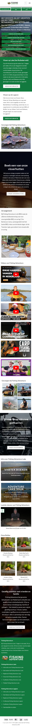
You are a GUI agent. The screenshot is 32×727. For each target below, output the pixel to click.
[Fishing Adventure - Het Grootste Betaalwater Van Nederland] (13, 3)
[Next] (30, 520)
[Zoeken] (25, 3)
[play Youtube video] (16, 274)
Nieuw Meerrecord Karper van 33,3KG (16, 528)
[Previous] (2, 520)
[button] (30, 3)
